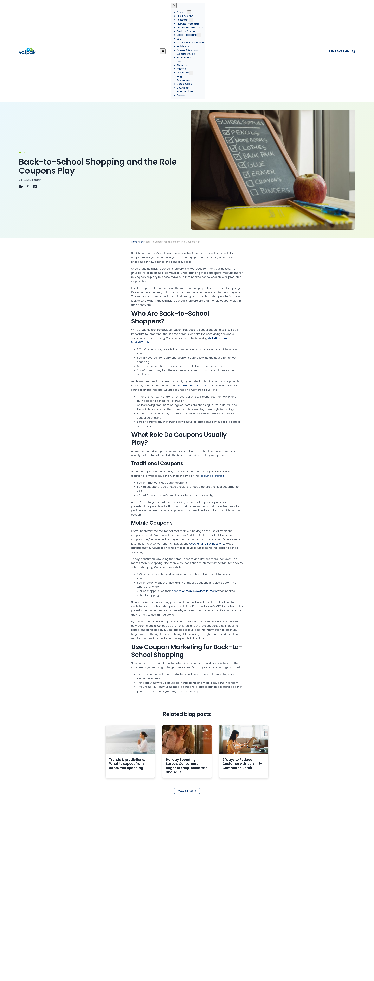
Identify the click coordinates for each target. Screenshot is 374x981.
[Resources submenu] (191, 73)
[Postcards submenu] (191, 20)
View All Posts (187, 791)
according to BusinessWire (206, 543)
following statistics (211, 476)
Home (134, 241)
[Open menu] (163, 51)
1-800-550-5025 (339, 51)
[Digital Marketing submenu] (199, 35)
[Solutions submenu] (189, 12)
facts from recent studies (192, 385)
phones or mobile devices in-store (194, 591)
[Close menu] (174, 5)
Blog (141, 241)
